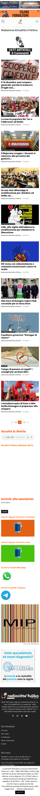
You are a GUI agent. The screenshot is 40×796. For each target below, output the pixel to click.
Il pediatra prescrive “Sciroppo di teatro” (19, 336)
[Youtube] (27, 716)
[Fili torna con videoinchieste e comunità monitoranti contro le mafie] (20, 251)
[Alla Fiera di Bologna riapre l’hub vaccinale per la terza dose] (20, 288)
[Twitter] (22, 716)
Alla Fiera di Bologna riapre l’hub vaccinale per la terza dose (19, 302)
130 (24, 422)
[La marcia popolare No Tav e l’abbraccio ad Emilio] (20, 107)
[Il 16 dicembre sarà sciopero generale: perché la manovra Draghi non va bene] (20, 70)
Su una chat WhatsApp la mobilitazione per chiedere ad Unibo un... (17, 193)
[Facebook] (13, 716)
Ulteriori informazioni (25, 789)
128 (15, 422)
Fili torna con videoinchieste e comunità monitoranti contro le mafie (18, 266)
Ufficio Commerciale (7, 740)
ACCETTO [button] (20, 792)
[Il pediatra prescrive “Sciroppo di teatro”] (20, 323)
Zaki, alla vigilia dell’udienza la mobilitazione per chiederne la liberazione (17, 230)
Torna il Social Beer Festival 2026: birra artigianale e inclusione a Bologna (18, 764)
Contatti (3, 744)
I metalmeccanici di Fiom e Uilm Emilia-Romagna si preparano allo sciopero (19, 406)
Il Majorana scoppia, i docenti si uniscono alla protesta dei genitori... (18, 156)
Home (2, 27)
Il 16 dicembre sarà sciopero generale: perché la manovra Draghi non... (17, 85)
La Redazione (5, 737)
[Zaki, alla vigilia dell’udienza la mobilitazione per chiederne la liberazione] (20, 215)
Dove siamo (5, 734)
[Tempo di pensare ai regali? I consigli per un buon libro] (20, 357)
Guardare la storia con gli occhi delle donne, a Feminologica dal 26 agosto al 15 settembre (16, 758)
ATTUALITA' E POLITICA (8, 79)
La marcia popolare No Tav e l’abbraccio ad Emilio (16, 120)
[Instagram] (18, 716)
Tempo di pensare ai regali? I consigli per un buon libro (16, 370)
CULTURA (4, 366)
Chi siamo (4, 730)
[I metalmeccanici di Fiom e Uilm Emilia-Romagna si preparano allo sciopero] (20, 391)
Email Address (5, 502)
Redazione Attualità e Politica (11, 90)
